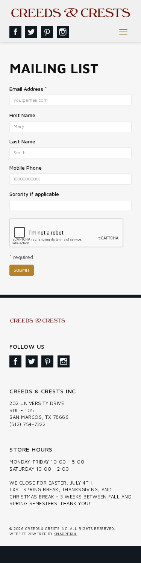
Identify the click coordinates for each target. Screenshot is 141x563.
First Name (22, 115)
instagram (63, 32)
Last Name (22, 141)
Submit (22, 270)
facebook (15, 32)
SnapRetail (65, 533)
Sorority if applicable (34, 194)
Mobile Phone (25, 167)
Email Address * (28, 89)
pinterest (47, 32)
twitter (31, 32)
